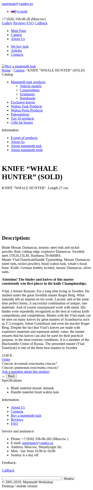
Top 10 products (22, 118)
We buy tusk (20, 46)
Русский (20, 11)
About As (18, 142)
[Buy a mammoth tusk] (19, 66)
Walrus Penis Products (27, 110)
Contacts (17, 54)
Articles (16, 50)
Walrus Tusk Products (26, 106)
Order (6, 359)
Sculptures (27, 94)
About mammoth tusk (26, 146)
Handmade (27, 98)
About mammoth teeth (27, 150)
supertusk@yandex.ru (17, 4)
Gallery (7, 23)
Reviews (19, 23)
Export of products (24, 138)
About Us (18, 39)
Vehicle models (31, 86)
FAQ (30, 23)
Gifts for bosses (22, 122)
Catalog (16, 35)
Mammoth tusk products (28, 82)
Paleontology (20, 114)
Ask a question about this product (25, 372)
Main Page (18, 31)
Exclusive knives (23, 102)
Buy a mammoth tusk (26, 415)
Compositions (30, 90)
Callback (41, 23)
